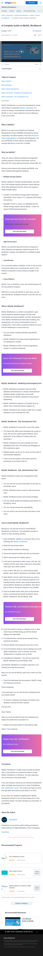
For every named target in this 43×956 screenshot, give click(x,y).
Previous (6, 64)
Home (3, 15)
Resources (10, 15)
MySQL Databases (26, 108)
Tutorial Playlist (7, 68)
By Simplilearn (37, 31)
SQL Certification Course (10, 788)
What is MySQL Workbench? (10, 89)
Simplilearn (13, 820)
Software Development (21, 15)
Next (36, 64)
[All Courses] (2, 3)
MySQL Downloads (20, 542)
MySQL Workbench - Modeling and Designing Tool (17, 93)
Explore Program (19, 231)
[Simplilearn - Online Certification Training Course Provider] (10, 2)
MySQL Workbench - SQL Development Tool (15, 97)
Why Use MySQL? (7, 85)
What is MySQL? (7, 81)
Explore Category (21, 903)
